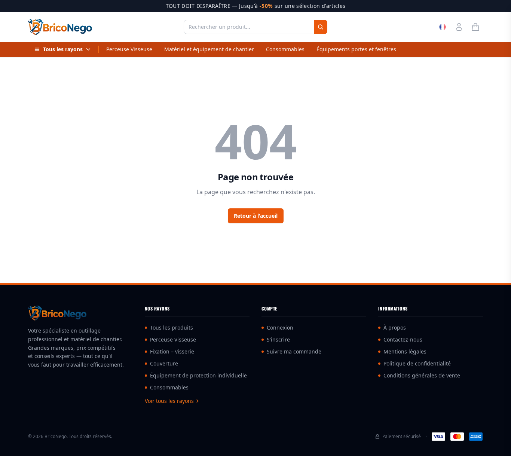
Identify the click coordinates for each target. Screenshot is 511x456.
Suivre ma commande (294, 351)
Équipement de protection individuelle (198, 375)
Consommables (285, 49)
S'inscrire (278, 339)
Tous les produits (171, 327)
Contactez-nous (402, 339)
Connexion (280, 327)
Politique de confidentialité (417, 363)
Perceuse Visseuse (129, 49)
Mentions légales (404, 351)
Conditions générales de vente (421, 375)
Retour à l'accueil (256, 215)
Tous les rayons (63, 49)
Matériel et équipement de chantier (209, 49)
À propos (394, 327)
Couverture (164, 363)
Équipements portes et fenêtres (356, 49)
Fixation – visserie (172, 351)
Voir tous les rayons (169, 400)
